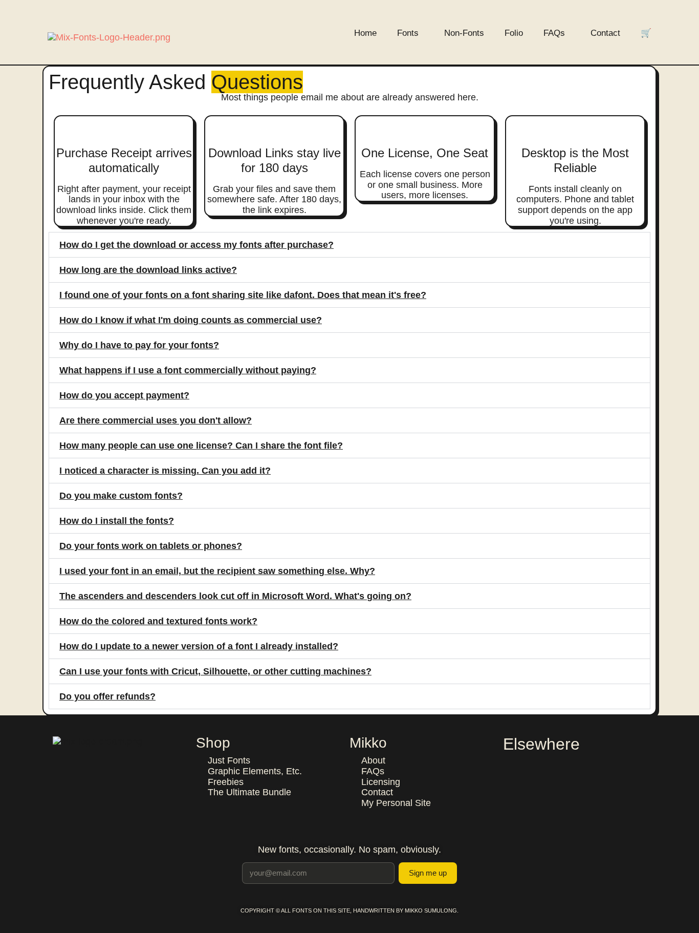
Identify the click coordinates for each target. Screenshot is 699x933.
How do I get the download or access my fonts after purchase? (196, 245)
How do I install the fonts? (116, 521)
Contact (605, 33)
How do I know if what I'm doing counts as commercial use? (190, 320)
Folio (514, 33)
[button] (349, 244)
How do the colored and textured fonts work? (158, 621)
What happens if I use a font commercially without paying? (187, 370)
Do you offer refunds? (107, 696)
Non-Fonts (464, 33)
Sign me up (428, 872)
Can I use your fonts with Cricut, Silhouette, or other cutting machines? (215, 671)
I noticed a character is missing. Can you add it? (165, 470)
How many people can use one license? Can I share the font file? (201, 445)
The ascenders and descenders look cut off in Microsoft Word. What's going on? (235, 596)
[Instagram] (533, 765)
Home (365, 33)
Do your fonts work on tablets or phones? (150, 546)
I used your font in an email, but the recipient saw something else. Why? (217, 571)
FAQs (554, 33)
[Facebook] (511, 765)
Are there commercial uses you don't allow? (155, 420)
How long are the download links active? (148, 270)
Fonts (408, 33)
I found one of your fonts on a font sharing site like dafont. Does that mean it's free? (242, 295)
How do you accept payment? (124, 395)
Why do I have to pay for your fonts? (139, 345)
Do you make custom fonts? (121, 496)
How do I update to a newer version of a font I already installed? (198, 646)
